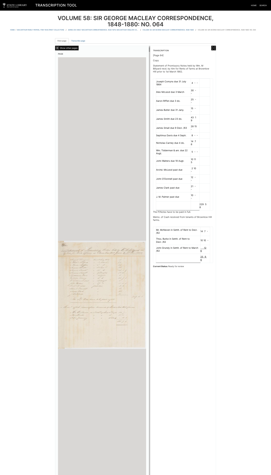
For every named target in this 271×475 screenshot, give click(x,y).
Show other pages (69, 48)
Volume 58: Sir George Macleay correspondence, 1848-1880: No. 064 (227, 30)
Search (263, 5)
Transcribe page (78, 41)
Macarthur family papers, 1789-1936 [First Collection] (40, 30)
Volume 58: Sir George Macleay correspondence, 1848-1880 (168, 30)
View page (63, 41)
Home (254, 5)
